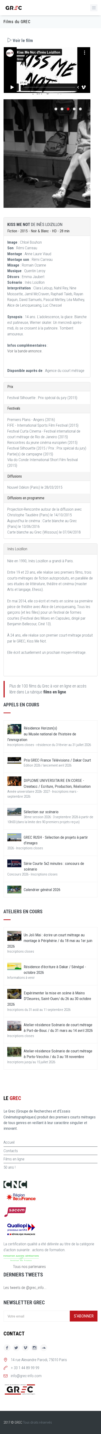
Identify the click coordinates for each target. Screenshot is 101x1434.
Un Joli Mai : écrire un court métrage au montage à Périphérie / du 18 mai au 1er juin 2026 (49, 941)
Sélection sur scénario (41, 811)
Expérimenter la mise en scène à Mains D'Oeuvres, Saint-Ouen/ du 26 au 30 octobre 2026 (49, 999)
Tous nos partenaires (29, 1266)
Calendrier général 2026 (42, 889)
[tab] (47, 40)
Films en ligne (14, 1159)
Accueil (9, 1142)
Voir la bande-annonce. (25, 351)
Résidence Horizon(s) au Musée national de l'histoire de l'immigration (41, 734)
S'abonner (83, 1315)
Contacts (11, 1150)
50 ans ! (10, 1167)
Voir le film (22, 40)
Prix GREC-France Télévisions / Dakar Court (57, 760)
